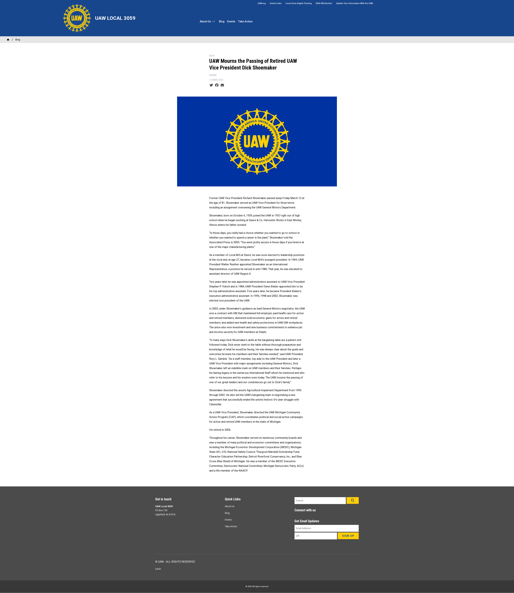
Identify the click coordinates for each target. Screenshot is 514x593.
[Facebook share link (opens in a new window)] (217, 85)
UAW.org (262, 3)
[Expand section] (213, 21)
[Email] (222, 85)
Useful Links (275, 3)
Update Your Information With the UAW (354, 3)
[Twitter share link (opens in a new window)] (211, 85)
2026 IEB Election (324, 3)
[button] (353, 500)
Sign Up (348, 535)
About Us (205, 21)
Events (231, 21)
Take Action (245, 21)
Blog (221, 21)
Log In (158, 568)
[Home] (8, 39)
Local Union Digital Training (299, 3)
